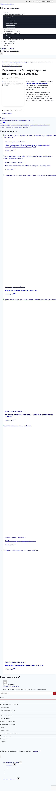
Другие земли (12, 20)
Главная (6, 12)
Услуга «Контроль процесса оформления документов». (17, 119)
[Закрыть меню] (0, 757)
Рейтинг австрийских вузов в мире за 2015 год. (21, 290)
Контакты (6, 45)
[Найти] (54, 693)
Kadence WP (37, 751)
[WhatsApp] (15, 110)
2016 (4, 113)
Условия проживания (10, 25)
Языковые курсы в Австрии (7, 724)
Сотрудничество (9, 43)
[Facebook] (22, 110)
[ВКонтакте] (18, 110)
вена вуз (9, 113)
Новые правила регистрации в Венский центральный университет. (28, 166)
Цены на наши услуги (10, 27)
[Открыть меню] (1, 53)
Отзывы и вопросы (9, 41)
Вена (10, 18)
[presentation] (29, 136)
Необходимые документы (11, 23)
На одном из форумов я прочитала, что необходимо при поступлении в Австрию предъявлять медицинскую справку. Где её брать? (25, 125)
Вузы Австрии (5, 707)
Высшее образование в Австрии (9, 704)
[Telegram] (11, 110)
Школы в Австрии (9, 29)
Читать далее (10, 150)
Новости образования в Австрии (14, 39)
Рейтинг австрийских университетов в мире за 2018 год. (24, 665)
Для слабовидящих (48, 1)
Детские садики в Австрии (12, 31)
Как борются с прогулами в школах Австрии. (20, 541)
